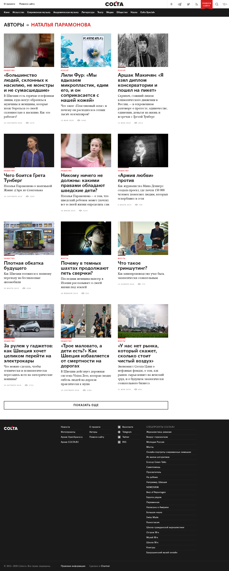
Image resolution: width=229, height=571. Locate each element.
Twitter (125, 437)
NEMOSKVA (152, 487)
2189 (89, 390)
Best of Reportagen (156, 492)
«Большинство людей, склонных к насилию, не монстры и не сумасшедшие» (29, 83)
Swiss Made (152, 517)
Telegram (127, 432)
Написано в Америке (157, 507)
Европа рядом (153, 497)
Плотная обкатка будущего (24, 266)
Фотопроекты (68, 432)
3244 (85, 211)
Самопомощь (153, 467)
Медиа (109, 12)
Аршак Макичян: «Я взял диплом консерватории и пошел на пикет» (141, 83)
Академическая (65, 12)
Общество (122, 12)
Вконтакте (127, 427)
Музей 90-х (152, 537)
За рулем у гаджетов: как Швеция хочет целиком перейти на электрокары (28, 354)
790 (140, 205)
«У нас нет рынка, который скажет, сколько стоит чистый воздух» (138, 354)
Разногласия (152, 522)
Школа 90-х (152, 542)
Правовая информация (73, 566)
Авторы (14, 25)
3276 (32, 123)
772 (143, 284)
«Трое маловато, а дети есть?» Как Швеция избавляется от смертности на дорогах (85, 356)
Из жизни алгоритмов (157, 457)
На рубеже (152, 477)
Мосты (64, 258)
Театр (100, 12)
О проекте (9, 4)
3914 (140, 123)
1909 (32, 196)
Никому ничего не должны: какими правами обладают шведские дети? (83, 183)
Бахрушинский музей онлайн (161, 552)
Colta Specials (147, 12)
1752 (31, 385)
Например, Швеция (156, 482)
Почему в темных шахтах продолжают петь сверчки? (85, 268)
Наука (134, 12)
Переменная (152, 502)
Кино (7, 12)
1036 (28, 288)
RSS (124, 442)
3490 (83, 120)
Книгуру (150, 547)
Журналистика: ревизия (158, 432)
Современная (38, 12)
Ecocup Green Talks (156, 462)
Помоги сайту (27, 4)
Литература (87, 12)
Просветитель (153, 472)
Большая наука (154, 512)
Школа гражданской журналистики (165, 527)
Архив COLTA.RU (70, 442)
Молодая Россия (155, 442)
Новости (65, 427)
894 (140, 389)
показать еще (86, 405)
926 (87, 293)
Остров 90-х (152, 532)
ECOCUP (65, 70)
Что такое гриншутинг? (132, 266)
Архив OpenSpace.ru (72, 437)
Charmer (105, 566)
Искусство (18, 12)
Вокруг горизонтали (157, 437)
